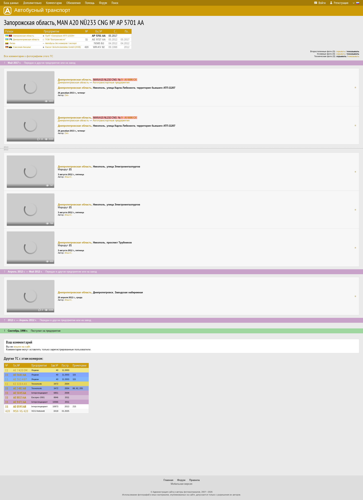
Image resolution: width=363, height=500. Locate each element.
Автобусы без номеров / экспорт (61, 43)
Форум (181, 480)
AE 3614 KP (20, 379)
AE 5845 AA (19, 393)
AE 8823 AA (19, 397)
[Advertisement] (181, 446)
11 (6, 370)
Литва (12, 43)
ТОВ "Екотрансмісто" (55, 39)
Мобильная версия (181, 483)
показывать (353, 56)
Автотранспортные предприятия (111, 82)
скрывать (340, 51)
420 (7, 411)
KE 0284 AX (20, 384)
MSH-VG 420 (20, 411)
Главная (168, 480)
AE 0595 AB (19, 406)
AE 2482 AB (19, 388)
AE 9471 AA (19, 402)
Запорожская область (23, 36)
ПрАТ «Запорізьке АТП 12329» (59, 36)
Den (66, 95)
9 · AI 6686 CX (129, 79)
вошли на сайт (22, 346)
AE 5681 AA (19, 375)
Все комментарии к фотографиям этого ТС (28, 56)
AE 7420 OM (20, 370)
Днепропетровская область (26, 39)
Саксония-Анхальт (22, 47)
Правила (194, 480)
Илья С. (68, 177)
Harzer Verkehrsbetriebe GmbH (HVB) (63, 47)
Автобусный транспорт (42, 10)
